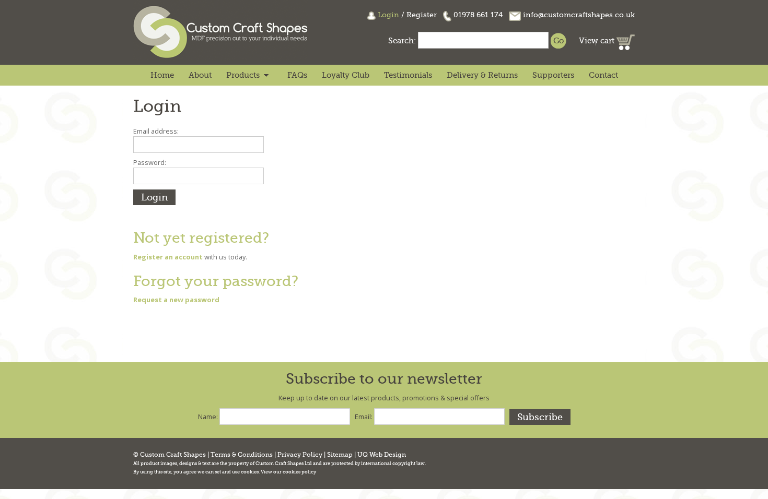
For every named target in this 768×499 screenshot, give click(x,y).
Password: (149, 162)
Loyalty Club (345, 75)
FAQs (297, 75)
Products (243, 75)
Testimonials (408, 75)
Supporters (553, 75)
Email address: (156, 131)
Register (421, 14)
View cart (597, 40)
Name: (208, 416)
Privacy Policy (299, 455)
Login (388, 14)
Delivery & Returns (482, 75)
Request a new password (176, 299)
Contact (603, 75)
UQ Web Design (381, 455)
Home (162, 75)
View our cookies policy (288, 471)
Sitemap (340, 455)
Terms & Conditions (242, 455)
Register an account (168, 257)
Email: (364, 416)
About (200, 75)
